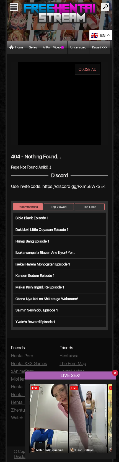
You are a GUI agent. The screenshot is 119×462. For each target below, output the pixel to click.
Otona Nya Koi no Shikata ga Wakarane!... (47, 299)
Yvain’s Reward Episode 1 (35, 322)
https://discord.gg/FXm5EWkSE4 (74, 186)
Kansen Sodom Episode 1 (35, 275)
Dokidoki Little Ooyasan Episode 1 (41, 230)
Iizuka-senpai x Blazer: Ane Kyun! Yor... (45, 253)
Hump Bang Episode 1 (32, 241)
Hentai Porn (22, 355)
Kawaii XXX (99, 47)
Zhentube (20, 410)
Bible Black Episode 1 (31, 218)
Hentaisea (69, 355)
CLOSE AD (88, 69)
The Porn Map (73, 363)
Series (33, 47)
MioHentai (20, 379)
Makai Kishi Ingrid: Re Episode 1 (39, 287)
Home (19, 47)
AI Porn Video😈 (53, 47)
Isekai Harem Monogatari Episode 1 (42, 264)
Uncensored (78, 47)
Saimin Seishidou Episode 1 (36, 310)
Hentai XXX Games (29, 363)
